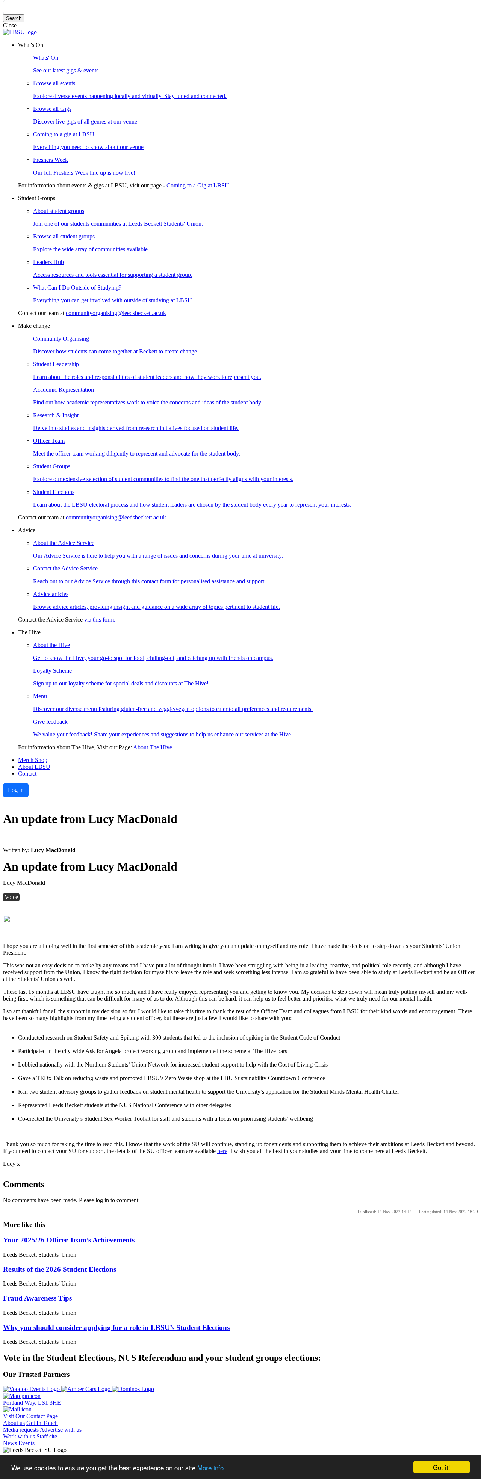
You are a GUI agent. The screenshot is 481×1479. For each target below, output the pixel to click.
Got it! (441, 1467)
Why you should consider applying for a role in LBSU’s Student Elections (116, 1327)
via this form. (99, 619)
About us (14, 1423)
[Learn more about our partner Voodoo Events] (32, 1389)
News (10, 1443)
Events (26, 1443)
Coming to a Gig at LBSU (197, 185)
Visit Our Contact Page (30, 1416)
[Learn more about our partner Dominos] (133, 1389)
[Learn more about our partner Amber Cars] (86, 1389)
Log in (16, 790)
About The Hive (152, 747)
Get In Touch (42, 1423)
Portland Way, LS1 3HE (32, 1402)
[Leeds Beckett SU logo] (20, 32)
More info (210, 1467)
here (222, 1151)
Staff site (46, 1436)
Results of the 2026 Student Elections (59, 1269)
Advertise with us (61, 1429)
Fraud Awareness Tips (37, 1298)
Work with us (19, 1436)
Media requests (21, 1429)
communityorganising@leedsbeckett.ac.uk (116, 313)
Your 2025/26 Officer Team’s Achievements (69, 1240)
